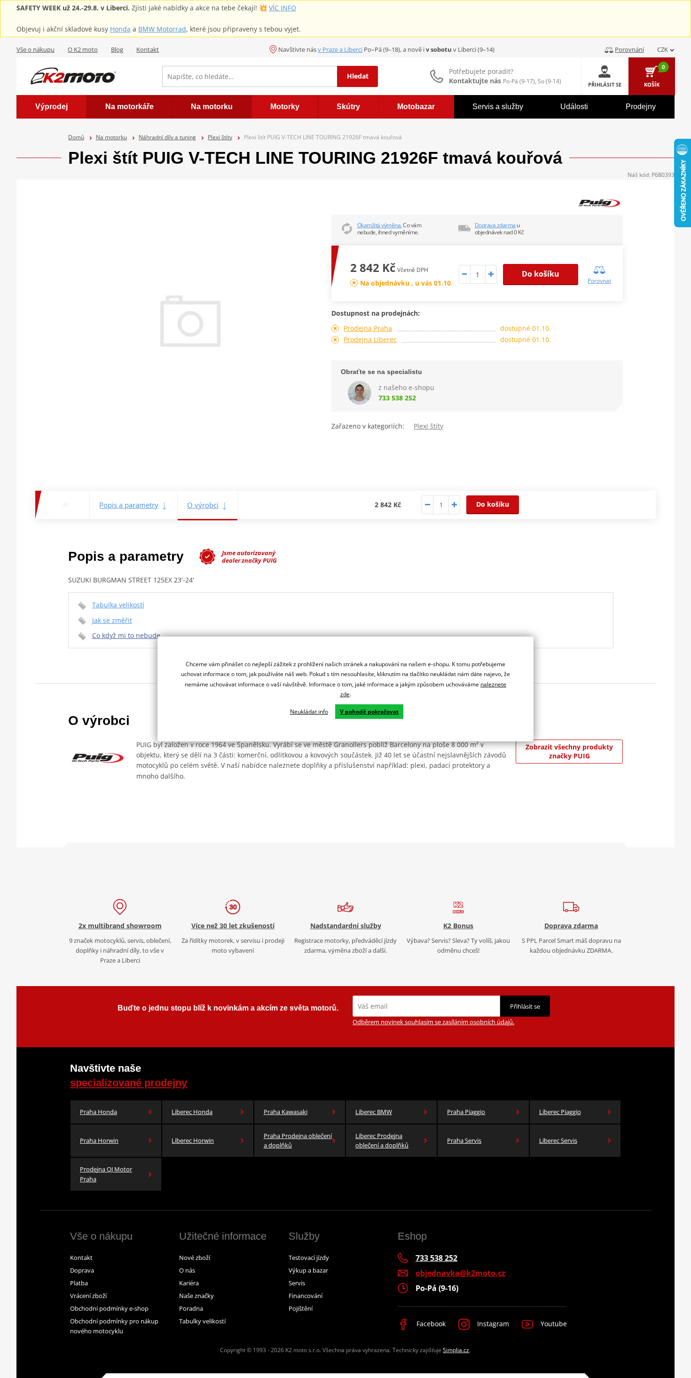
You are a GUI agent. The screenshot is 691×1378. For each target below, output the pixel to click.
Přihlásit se (525, 1006)
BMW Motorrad (162, 28)
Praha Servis (464, 1140)
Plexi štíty (220, 137)
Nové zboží (194, 1257)
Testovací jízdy (309, 1257)
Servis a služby (497, 107)
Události (574, 107)
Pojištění (301, 1308)
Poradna (191, 1308)
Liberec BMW (373, 1111)
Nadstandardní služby (345, 925)
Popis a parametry (128, 505)
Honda (120, 28)
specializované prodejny (128, 1083)
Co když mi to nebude (126, 635)
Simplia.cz (456, 1350)
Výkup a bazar (308, 1270)
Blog (117, 49)
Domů (76, 137)
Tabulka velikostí (118, 604)
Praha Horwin (99, 1140)
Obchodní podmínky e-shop (109, 1308)
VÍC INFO (282, 7)
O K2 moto (83, 49)
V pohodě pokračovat (369, 712)
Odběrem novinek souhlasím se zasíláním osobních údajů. (433, 1022)
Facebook (430, 1323)
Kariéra (189, 1283)
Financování (305, 1295)
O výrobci (203, 505)
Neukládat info (309, 712)
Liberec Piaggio (560, 1111)
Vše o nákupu (35, 49)
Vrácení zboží (88, 1295)
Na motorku (111, 137)
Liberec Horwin (193, 1140)
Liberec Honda (192, 1111)
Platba (79, 1283)
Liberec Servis (558, 1140)
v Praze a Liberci (340, 49)
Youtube (553, 1323)
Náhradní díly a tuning (167, 137)
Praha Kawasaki (285, 1111)
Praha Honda (98, 1111)
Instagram (492, 1323)
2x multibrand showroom (120, 925)
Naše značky (196, 1295)
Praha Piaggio (466, 1111)
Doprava (82, 1270)
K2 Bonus (458, 925)
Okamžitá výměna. (379, 225)
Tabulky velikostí (202, 1321)
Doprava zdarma (495, 225)
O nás (187, 1270)
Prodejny (641, 107)
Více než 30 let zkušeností (233, 925)
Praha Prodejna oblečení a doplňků (298, 1140)
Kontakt (147, 49)
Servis (297, 1283)
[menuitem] (51, 107)
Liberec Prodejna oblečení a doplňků (381, 1140)
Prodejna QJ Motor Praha (106, 1174)
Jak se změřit (112, 620)
